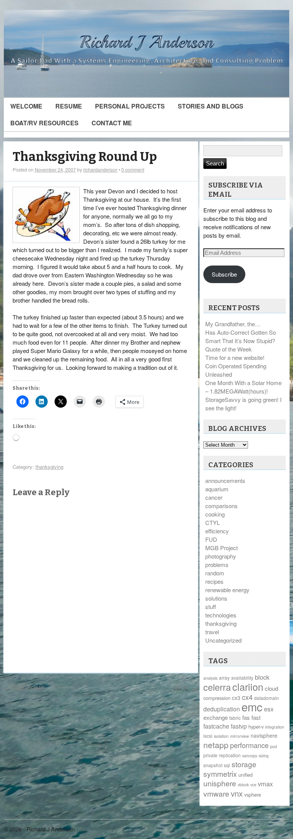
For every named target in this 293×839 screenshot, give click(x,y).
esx (269, 709)
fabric (235, 717)
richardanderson (100, 169)
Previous (24, 687)
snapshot (212, 765)
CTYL (212, 522)
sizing (264, 755)
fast (256, 717)
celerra (217, 686)
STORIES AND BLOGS (210, 106)
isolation (221, 736)
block (262, 677)
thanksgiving (49, 466)
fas (246, 717)
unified (245, 774)
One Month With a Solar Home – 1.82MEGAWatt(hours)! (243, 387)
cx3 (236, 697)
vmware (216, 793)
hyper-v (256, 726)
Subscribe (224, 274)
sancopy (249, 755)
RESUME (68, 106)
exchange (215, 717)
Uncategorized (223, 640)
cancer (213, 497)
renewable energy (227, 590)
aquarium (217, 489)
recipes (214, 581)
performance (249, 745)
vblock (243, 784)
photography (220, 556)
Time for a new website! (234, 357)
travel (212, 632)
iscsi (208, 735)
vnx (237, 793)
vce (253, 784)
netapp (216, 744)
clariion (247, 686)
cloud (271, 688)
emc (251, 706)
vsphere (252, 794)
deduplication (221, 709)
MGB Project (221, 548)
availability (242, 677)
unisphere (219, 783)
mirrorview (239, 736)
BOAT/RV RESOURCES (44, 122)
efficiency (217, 531)
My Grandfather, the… (233, 324)
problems (217, 564)
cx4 (247, 697)
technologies (221, 615)
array (224, 677)
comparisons (221, 506)
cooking (215, 514)
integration (274, 727)
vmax (265, 783)
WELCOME (26, 106)
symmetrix (220, 773)
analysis (210, 678)
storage (244, 764)
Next (185, 687)
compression (216, 697)
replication (230, 755)
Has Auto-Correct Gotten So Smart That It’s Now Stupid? (240, 336)
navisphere (264, 735)
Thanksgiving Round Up (85, 156)
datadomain (266, 698)
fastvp (239, 726)
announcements (225, 480)
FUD (211, 539)
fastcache (216, 726)
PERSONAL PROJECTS (130, 106)
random (214, 573)
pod (273, 746)
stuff (210, 607)
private (210, 755)
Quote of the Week (228, 349)
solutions (216, 598)
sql (227, 765)
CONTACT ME (112, 122)
